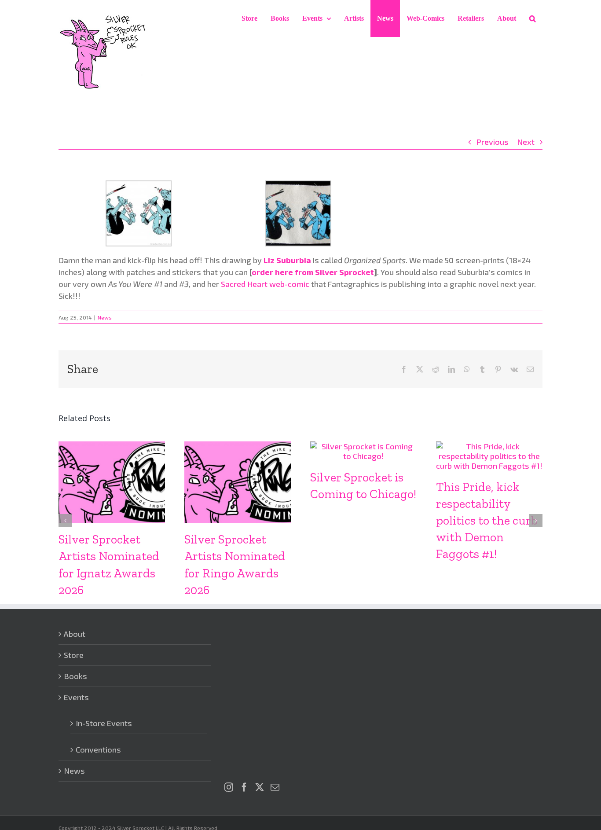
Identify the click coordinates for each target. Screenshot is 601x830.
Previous (492, 142)
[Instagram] (228, 787)
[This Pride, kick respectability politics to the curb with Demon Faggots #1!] (489, 446)
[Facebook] (244, 787)
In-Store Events (104, 723)
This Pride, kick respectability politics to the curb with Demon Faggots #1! (487, 520)
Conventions (98, 749)
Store (74, 655)
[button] (532, 18)
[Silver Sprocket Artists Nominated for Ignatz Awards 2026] (112, 446)
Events (76, 697)
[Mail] (275, 787)
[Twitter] (259, 787)
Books (75, 676)
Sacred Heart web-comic (265, 284)
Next (526, 142)
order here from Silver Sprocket (313, 272)
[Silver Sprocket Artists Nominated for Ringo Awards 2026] (237, 446)
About (74, 634)
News (105, 317)
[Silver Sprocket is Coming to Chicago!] (363, 446)
